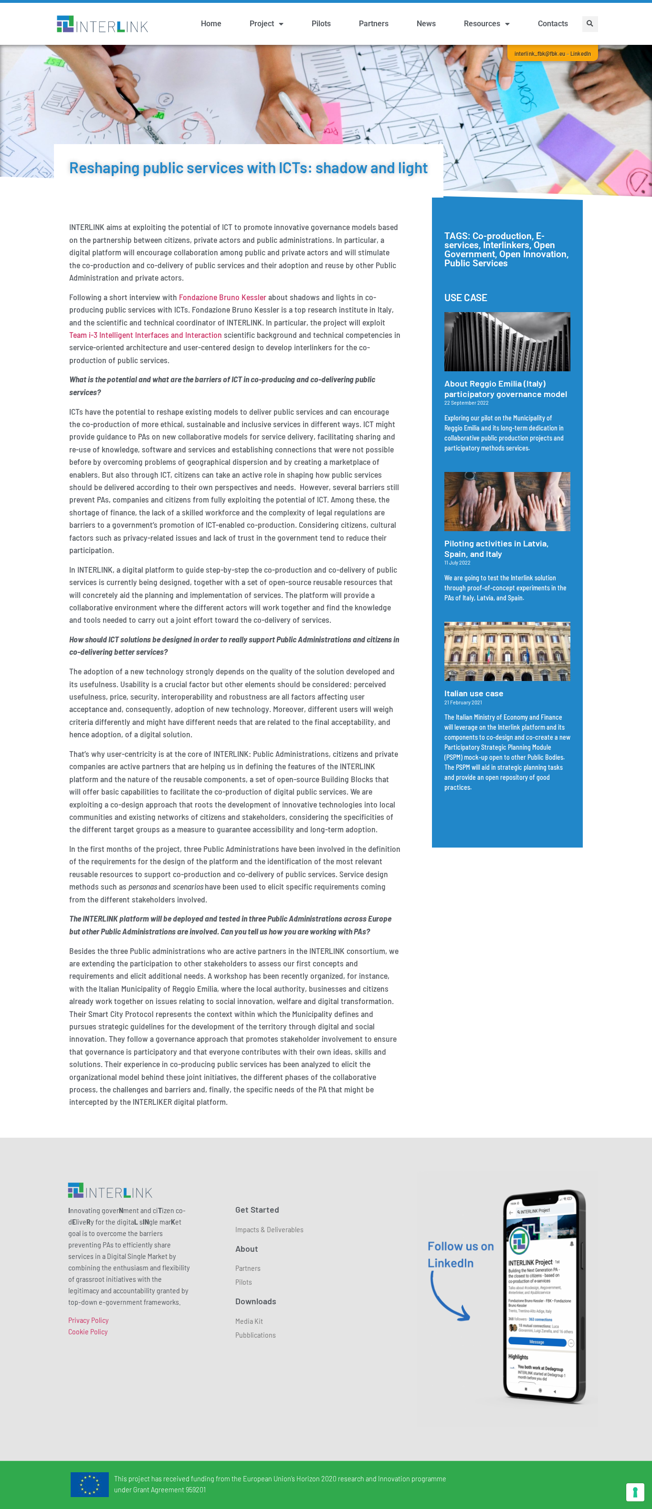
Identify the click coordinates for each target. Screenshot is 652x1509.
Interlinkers (506, 245)
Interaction (203, 334)
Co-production (502, 236)
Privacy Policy (88, 1319)
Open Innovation (533, 254)
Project (262, 23)
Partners (374, 23)
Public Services (476, 263)
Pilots (321, 23)
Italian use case (474, 693)
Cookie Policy (88, 1331)
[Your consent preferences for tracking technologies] (635, 1492)
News (426, 23)
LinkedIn (580, 53)
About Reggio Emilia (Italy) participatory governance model (505, 388)
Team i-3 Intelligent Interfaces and (127, 334)
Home (211, 23)
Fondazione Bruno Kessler (222, 297)
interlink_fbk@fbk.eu (540, 53)
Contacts (553, 23)
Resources (482, 23)
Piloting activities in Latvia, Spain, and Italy (496, 548)
